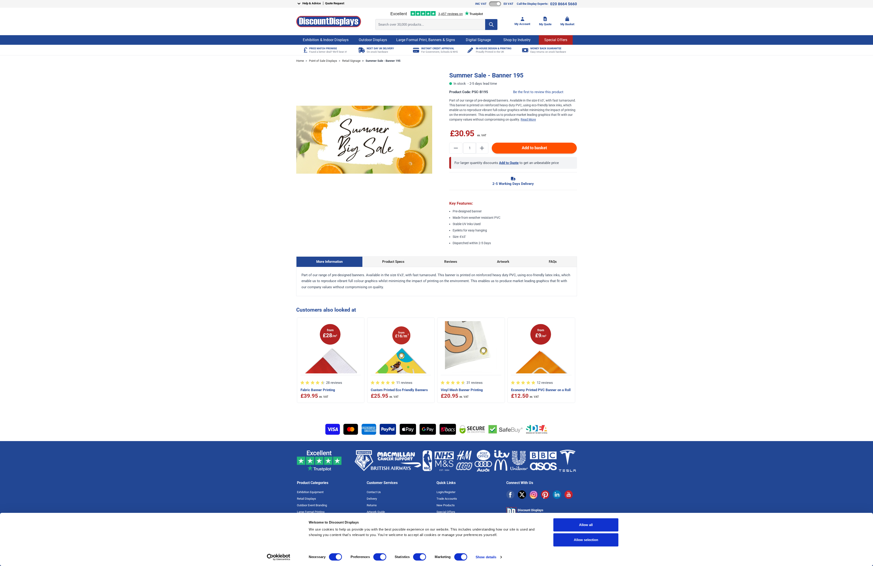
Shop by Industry (517, 40)
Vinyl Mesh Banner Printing (462, 390)
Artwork (503, 262)
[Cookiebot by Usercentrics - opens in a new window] (279, 557)
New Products (445, 505)
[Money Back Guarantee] (524, 50)
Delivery (372, 498)
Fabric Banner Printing (318, 390)
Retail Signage (351, 60)
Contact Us (374, 492)
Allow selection (586, 540)
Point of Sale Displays (323, 60)
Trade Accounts (446, 498)
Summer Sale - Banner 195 (383, 60)
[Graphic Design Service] (470, 50)
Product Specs (393, 262)
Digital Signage (478, 40)
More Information (329, 262)
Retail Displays (306, 498)
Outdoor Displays (373, 40)
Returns (372, 505)
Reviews (450, 262)
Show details (486, 557)
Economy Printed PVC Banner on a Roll (541, 390)
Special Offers (555, 40)
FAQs (553, 262)
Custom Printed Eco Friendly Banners (399, 390)
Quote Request (334, 3)
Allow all (586, 525)
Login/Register (445, 492)
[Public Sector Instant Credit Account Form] (415, 50)
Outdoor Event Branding (312, 505)
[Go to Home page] (328, 21)
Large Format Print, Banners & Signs (425, 40)
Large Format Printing (310, 512)
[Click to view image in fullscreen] (364, 140)
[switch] (379, 557)
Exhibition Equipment (310, 492)
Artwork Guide (376, 512)
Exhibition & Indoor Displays (326, 40)
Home (300, 60)
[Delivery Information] (361, 50)
